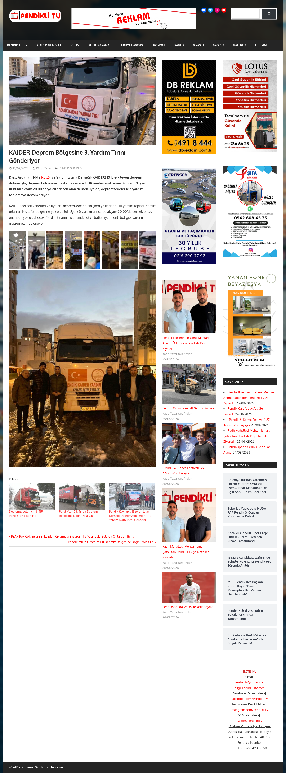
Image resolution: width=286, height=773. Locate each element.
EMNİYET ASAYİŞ (131, 45)
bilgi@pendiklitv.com (249, 688)
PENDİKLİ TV (15, 45)
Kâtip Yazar (43, 168)
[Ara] (269, 14)
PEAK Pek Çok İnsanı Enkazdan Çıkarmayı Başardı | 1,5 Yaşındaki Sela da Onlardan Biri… (72, 536)
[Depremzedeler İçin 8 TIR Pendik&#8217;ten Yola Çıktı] (32, 496)
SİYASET (198, 45)
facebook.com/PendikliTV (249, 699)
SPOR (217, 45)
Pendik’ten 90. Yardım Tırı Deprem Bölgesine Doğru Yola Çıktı (111, 542)
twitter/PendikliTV (249, 721)
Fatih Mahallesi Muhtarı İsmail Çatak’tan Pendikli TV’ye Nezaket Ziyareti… (185, 551)
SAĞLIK (179, 45)
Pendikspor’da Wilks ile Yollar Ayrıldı (188, 607)
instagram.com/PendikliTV (249, 710)
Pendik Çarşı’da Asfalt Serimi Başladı (188, 408)
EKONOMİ (159, 45)
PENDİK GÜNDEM (48, 45)
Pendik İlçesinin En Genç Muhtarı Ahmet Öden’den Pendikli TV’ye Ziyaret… (185, 343)
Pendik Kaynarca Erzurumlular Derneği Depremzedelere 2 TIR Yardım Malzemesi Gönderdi (130, 516)
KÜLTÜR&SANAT (99, 45)
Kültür (46, 177)
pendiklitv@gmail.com (249, 682)
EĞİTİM (75, 45)
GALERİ (238, 45)
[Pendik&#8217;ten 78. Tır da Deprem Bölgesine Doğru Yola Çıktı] (82, 496)
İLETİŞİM (261, 45)
